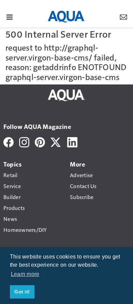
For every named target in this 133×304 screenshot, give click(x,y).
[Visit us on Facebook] (8, 141)
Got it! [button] (22, 291)
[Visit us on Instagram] (24, 141)
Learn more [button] (25, 274)
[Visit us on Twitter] (56, 141)
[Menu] (9, 16)
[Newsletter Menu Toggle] (123, 16)
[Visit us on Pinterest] (40, 141)
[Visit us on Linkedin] (72, 141)
